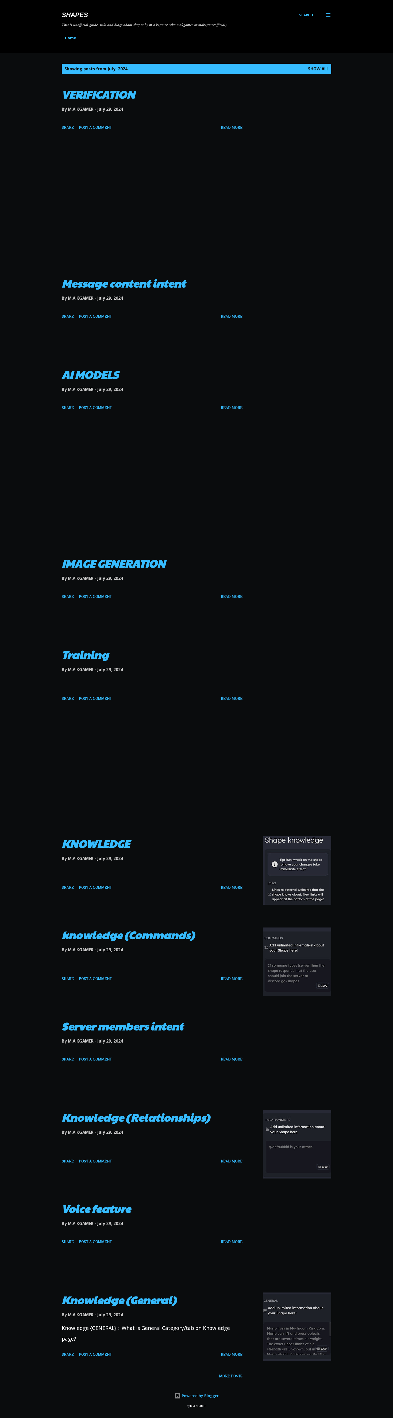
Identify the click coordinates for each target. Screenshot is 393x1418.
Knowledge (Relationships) (136, 1116)
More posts (230, 1376)
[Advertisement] (152, 215)
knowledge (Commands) (128, 934)
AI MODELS (90, 374)
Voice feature (96, 1208)
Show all (318, 68)
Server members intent (122, 1025)
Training (85, 654)
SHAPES (75, 14)
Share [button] (68, 127)
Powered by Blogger (200, 1395)
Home (70, 38)
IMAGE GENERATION (113, 563)
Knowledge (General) (119, 1299)
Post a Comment (95, 127)
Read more (231, 127)
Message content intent (124, 282)
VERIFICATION (98, 93)
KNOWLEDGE (96, 843)
